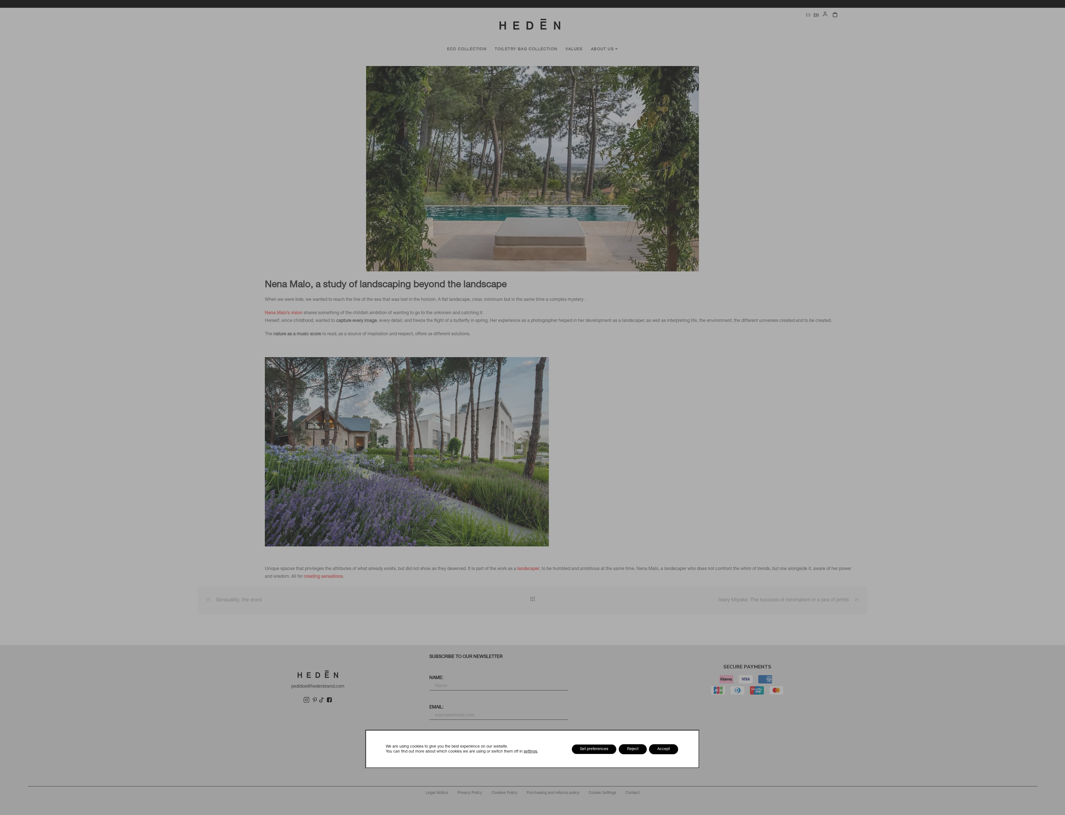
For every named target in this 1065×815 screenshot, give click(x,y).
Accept (663, 749)
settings (530, 752)
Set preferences (594, 749)
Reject (632, 749)
